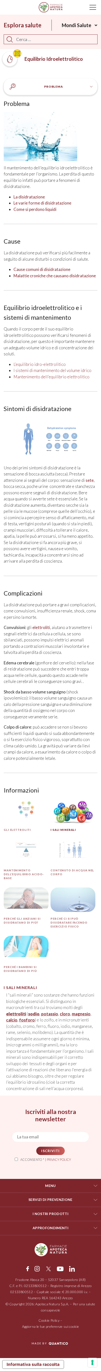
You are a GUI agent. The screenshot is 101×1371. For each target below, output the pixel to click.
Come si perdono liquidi (34, 209)
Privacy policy (59, 1160)
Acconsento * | (45, 1160)
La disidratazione (29, 196)
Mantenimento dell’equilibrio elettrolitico (51, 376)
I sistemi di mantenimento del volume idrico (52, 370)
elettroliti (41, 627)
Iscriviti (50, 1151)
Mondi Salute (76, 25)
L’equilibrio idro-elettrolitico (39, 364)
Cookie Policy (49, 1320)
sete (90, 480)
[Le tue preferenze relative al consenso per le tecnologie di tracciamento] (92, 1362)
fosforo (27, 1019)
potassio (49, 1013)
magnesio (81, 1013)
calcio (11, 1019)
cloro (65, 1013)
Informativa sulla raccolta (33, 1364)
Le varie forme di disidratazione (42, 203)
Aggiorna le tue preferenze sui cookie (50, 1326)
